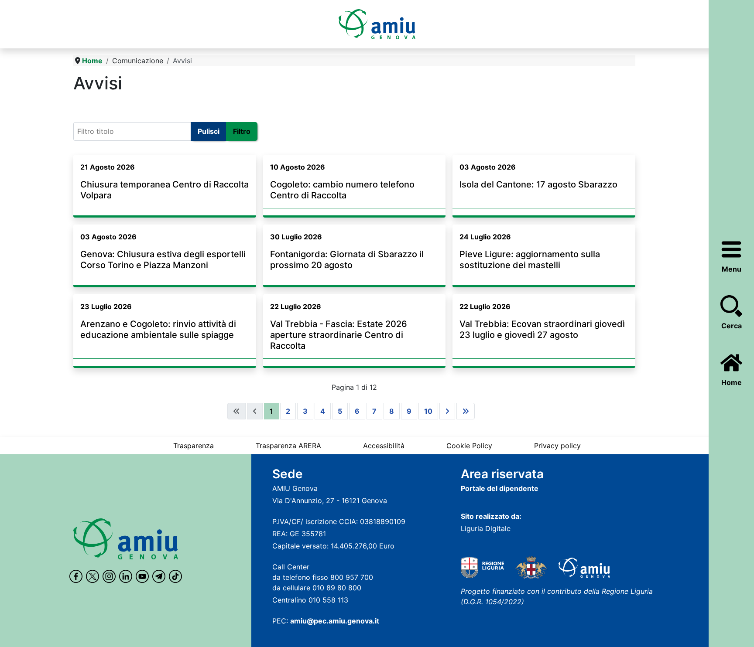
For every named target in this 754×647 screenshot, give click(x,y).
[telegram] (158, 576)
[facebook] (75, 576)
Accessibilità (383, 445)
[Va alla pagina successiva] (447, 411)
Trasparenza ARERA (288, 445)
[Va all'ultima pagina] (465, 411)
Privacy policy (557, 445)
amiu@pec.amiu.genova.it (334, 620)
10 (428, 411)
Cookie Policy (469, 445)
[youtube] (142, 576)
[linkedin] (125, 576)
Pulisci (208, 131)
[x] (92, 576)
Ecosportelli (97, 105)
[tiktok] (175, 576)
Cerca (731, 325)
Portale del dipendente (499, 488)
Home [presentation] (731, 382)
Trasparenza (193, 445)
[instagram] (109, 576)
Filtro (241, 131)
